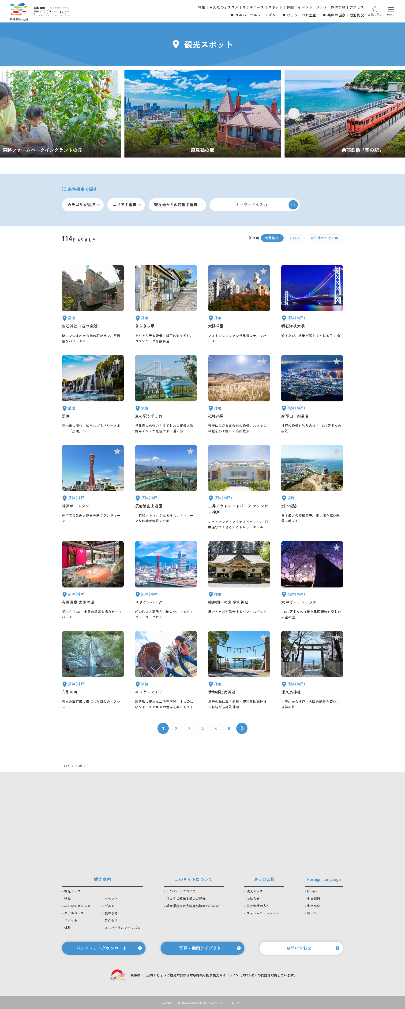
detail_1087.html (166, 304)
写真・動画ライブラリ (200, 948)
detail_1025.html (312, 670)
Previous (111, 113)
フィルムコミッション (263, 913)
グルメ (321, 7)
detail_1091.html (239, 670)
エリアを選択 (125, 204)
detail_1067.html (166, 670)
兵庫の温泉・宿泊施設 (345, 14)
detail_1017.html (166, 487)
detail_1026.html (312, 394)
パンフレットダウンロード (101, 948)
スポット (275, 7)
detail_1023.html (93, 670)
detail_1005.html (239, 487)
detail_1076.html (166, 394)
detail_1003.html (166, 580)
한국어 (312, 913)
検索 (293, 204)
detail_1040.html (93, 394)
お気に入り (375, 14)
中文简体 (313, 905)
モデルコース (253, 7)
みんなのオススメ (224, 7)
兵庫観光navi (19, 11)
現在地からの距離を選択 (176, 204)
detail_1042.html (239, 580)
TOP (65, 765)
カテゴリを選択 (81, 204)
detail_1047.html (93, 304)
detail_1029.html (312, 580)
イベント (305, 7)
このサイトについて (181, 891)
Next (294, 113)
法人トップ (255, 891)
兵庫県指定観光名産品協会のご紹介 (192, 905)
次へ (242, 728)
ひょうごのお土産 (301, 14)
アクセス (356, 7)
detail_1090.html (239, 394)
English (312, 891)
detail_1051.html (239, 304)
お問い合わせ (298, 948)
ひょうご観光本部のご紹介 (186, 898)
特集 (201, 7)
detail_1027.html (312, 304)
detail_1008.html (93, 487)
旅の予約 (338, 7)
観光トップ (72, 891)
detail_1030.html (93, 580)
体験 (290, 7)
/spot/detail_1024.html (202, 114)
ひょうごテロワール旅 (51, 11)
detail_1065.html (312, 487)
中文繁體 (313, 898)
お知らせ (253, 898)
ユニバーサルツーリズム (255, 14)
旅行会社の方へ (258, 905)
